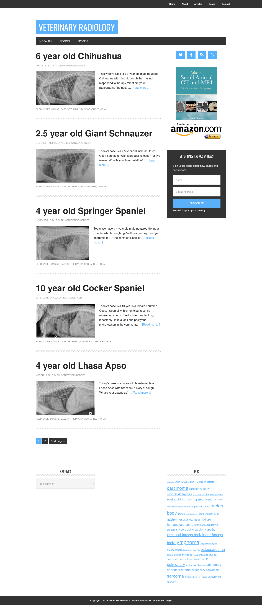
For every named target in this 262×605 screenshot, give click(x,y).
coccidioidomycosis (179, 494)
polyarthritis (199, 559)
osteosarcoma (213, 549)
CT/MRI (84, 341)
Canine (55, 109)
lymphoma (187, 542)
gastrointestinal (178, 519)
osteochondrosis (176, 550)
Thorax (101, 109)
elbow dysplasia (216, 494)
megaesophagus (208, 543)
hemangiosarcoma (180, 524)
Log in (169, 600)
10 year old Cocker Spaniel (90, 288)
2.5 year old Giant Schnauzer (94, 133)
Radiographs (88, 109)
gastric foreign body (209, 513)
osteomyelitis (193, 550)
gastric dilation (192, 514)
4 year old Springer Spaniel (91, 210)
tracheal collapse (200, 576)
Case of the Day (70, 109)
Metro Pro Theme (118, 600)
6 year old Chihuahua (79, 56)
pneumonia (172, 559)
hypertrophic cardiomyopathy (196, 529)
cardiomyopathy (199, 488)
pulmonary (176, 564)
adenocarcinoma (186, 481)
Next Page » (58, 441)
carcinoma (177, 487)
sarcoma (175, 576)
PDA (195, 555)
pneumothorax (186, 559)
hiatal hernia (200, 524)
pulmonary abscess (196, 565)
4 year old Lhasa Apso (81, 365)
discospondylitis (201, 494)
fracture (181, 513)
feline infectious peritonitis (190, 506)
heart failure (202, 519)
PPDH (208, 559)
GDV (191, 519)
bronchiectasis (206, 481)
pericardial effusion (207, 554)
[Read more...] (140, 87)
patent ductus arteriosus (179, 554)
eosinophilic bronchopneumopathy (191, 499)
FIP (207, 506)
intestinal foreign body (184, 534)
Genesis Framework (141, 600)
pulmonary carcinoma (205, 570)
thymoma (188, 576)
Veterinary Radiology (77, 27)
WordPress (158, 600)
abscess (170, 482)
